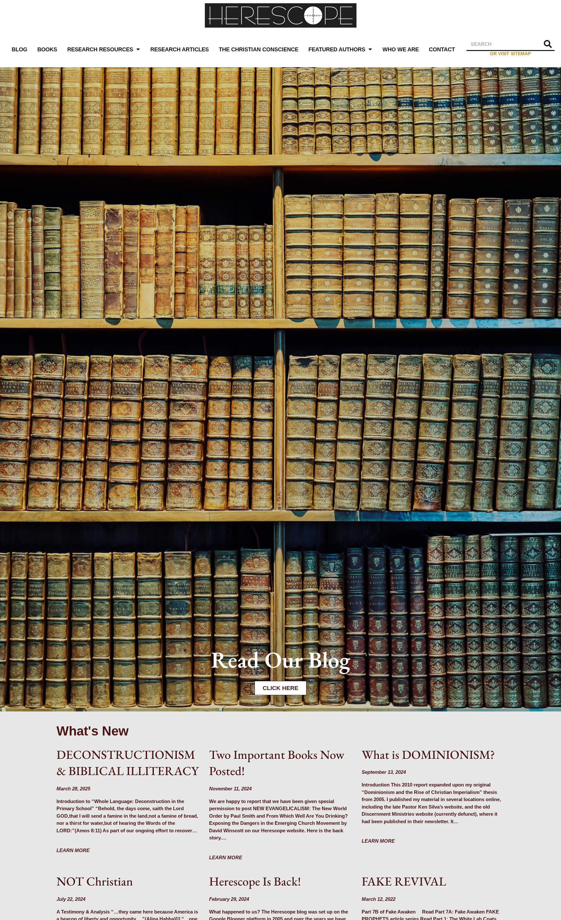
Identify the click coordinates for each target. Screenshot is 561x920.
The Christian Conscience (258, 49)
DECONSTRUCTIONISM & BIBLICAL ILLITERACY (127, 763)
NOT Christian (94, 881)
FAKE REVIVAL (404, 881)
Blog (19, 49)
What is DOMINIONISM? (428, 754)
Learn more (73, 850)
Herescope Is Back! (255, 881)
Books (47, 49)
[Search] (548, 44)
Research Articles (179, 49)
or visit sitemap (510, 53)
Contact (442, 49)
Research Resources (100, 49)
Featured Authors (336, 49)
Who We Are (400, 49)
